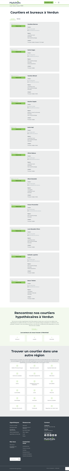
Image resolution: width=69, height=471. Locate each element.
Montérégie (17, 400)
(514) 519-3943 (32, 233)
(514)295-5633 (32, 259)
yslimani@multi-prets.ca (34, 81)
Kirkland (17, 339)
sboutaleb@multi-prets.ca (34, 185)
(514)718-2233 (32, 209)
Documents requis (26, 430)
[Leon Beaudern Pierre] (16, 228)
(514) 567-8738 (32, 28)
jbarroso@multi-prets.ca (34, 30)
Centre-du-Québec (17, 375)
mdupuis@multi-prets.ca (34, 107)
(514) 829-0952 (32, 285)
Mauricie (52, 392)
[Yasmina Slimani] (15, 75)
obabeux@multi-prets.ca (34, 159)
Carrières (24, 450)
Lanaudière (51, 383)
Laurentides (17, 392)
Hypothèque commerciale (15, 434)
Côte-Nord (51, 375)
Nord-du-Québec (52, 400)
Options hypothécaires (14, 432)
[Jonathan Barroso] (15, 24)
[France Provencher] (15, 204)
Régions (14, 5)
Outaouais (34, 408)
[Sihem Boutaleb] (14, 178)
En (55, 2)
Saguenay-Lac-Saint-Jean (52, 408)
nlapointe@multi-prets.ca (34, 261)
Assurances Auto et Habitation (26, 428)
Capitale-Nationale (51, 367)
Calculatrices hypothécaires (12, 430)
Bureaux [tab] (18, 18)
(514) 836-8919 (32, 80)
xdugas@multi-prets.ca (34, 56)
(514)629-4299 (32, 132)
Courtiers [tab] (13, 18)
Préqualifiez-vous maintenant (13, 447)
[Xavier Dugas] (14, 49)
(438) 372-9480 (32, 106)
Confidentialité (57, 468)
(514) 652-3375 (32, 54)
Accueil (11, 5)
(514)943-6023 (32, 157)
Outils (24, 434)
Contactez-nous (26, 446)
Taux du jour (12, 444)
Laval (34, 392)
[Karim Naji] (13, 127)
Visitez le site (18, 26)
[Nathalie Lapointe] (15, 254)
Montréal (18, 5)
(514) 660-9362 (32, 183)
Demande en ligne (49, 2)
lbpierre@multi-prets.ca (34, 235)
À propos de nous (26, 452)
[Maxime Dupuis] (14, 101)
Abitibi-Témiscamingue (17, 367)
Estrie (17, 383)
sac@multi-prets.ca (48, 430)
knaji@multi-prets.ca (33, 133)
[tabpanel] (34, 163)
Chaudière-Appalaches (34, 375)
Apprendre (25, 425)
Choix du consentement (50, 468)
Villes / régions (25, 432)
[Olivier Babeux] (14, 152)
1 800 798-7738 (52, 426)
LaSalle (34, 339)
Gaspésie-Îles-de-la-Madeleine (34, 384)
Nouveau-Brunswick (17, 408)
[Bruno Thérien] (14, 280)
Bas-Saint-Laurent (34, 367)
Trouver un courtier (13, 425)
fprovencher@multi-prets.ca (35, 210)
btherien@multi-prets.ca (34, 286)
